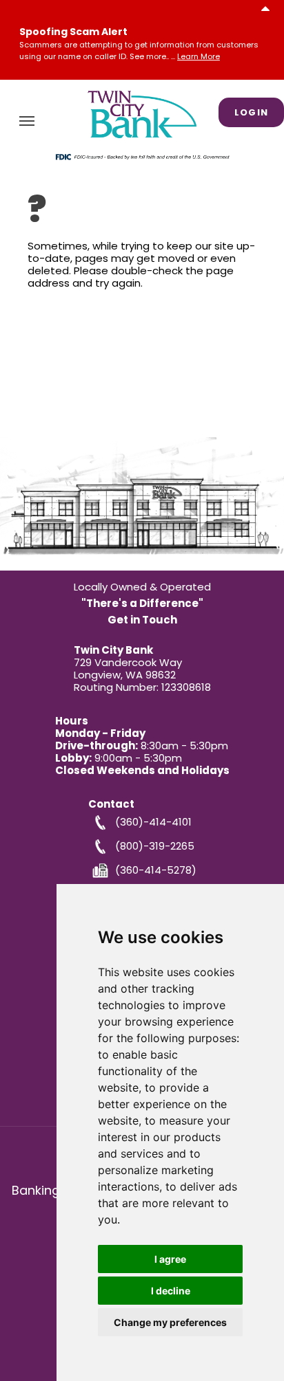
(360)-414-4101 (153, 821)
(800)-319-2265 (154, 845)
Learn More (198, 56)
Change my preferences (170, 1322)
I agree (170, 1259)
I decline (170, 1290)
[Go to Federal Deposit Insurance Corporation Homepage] (142, 156)
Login (251, 112)
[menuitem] (27, 121)
